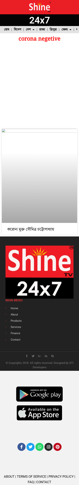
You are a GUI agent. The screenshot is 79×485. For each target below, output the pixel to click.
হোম (6, 29)
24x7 (39, 20)
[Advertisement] (39, 85)
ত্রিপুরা (53, 29)
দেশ (28, 29)
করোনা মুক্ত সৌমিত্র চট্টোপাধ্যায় (30, 229)
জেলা (65, 29)
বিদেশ (17, 29)
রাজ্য (42, 29)
